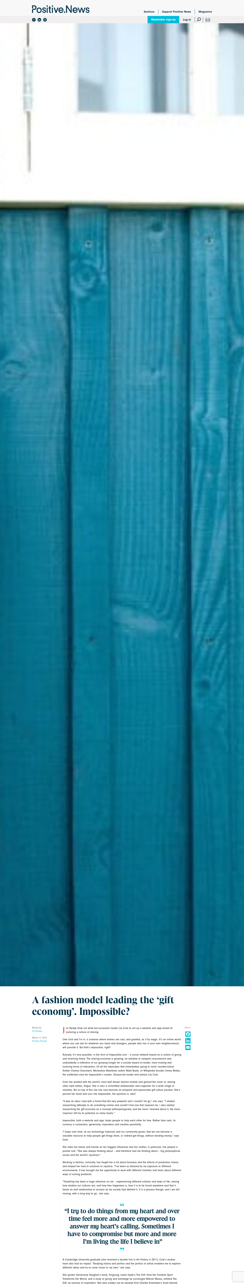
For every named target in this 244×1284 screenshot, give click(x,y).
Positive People (39, 1041)
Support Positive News (176, 11)
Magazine (205, 11)
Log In (187, 19)
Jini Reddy (37, 1031)
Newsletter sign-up (163, 19)
